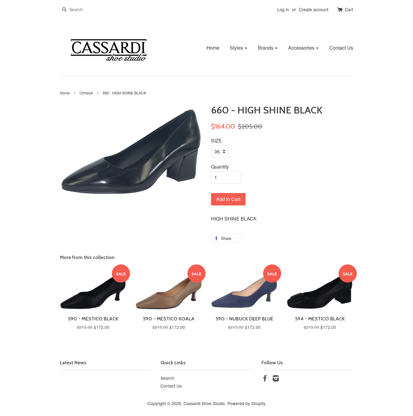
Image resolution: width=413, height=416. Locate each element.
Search (167, 378)
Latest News (73, 362)
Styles (237, 47)
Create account (313, 9)
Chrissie (86, 92)
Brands (266, 47)
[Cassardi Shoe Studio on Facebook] (265, 379)
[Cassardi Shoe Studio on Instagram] (275, 379)
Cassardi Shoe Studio (204, 403)
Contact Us (341, 47)
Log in (283, 9)
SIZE (216, 140)
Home (213, 47)
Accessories (302, 47)
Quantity (220, 166)
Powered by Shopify (246, 403)
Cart (349, 9)
